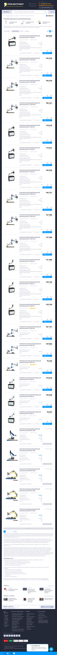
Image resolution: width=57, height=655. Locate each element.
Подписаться (47, 607)
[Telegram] (52, 15)
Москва (45, 1)
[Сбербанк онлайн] (11, 641)
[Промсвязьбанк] (20, 641)
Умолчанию (15, 31)
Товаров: (5, 31)
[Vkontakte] (5, 636)
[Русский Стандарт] (15, 641)
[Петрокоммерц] (25, 641)
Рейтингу (27, 31)
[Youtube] (14, 636)
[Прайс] (52, 31)
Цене (22, 31)
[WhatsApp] (51, 15)
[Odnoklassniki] (9, 636)
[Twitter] (12, 636)
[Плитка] (48, 31)
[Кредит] (6, 641)
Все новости (50, 585)
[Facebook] (7, 636)
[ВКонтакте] (46, 15)
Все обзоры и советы (48, 595)
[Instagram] (19, 636)
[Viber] (49, 15)
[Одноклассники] (48, 15)
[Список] (50, 31)
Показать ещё (28, 528)
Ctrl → (15, 531)
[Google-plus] (17, 636)
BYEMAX (40, 435)
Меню (52, 11)
